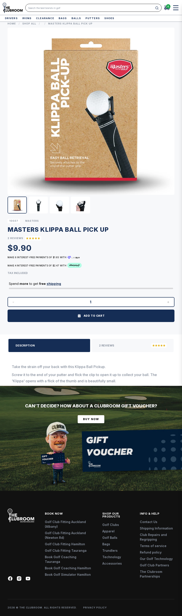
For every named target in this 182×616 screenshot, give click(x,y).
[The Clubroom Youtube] (28, 578)
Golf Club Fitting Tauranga (66, 550)
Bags (106, 544)
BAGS (63, 18)
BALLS (76, 18)
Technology (111, 557)
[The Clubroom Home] (13, 8)
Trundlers (110, 550)
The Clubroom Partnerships (151, 574)
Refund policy (151, 552)
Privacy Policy (95, 607)
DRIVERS (11, 18)
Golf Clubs (110, 525)
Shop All (29, 23)
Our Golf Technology (156, 559)
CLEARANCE (45, 18)
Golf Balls (109, 538)
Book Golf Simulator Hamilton (68, 574)
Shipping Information (156, 528)
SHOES (109, 18)
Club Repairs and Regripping (153, 537)
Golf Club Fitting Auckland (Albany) (65, 524)
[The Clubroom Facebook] (10, 578)
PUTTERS (92, 18)
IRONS (27, 18)
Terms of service (153, 546)
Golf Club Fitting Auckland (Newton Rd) (65, 535)
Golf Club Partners (154, 565)
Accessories (112, 563)
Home (12, 23)
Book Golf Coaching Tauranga (60, 559)
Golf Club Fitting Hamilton (65, 544)
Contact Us (148, 522)
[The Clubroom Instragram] (19, 578)
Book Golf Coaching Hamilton (68, 568)
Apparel (108, 531)
